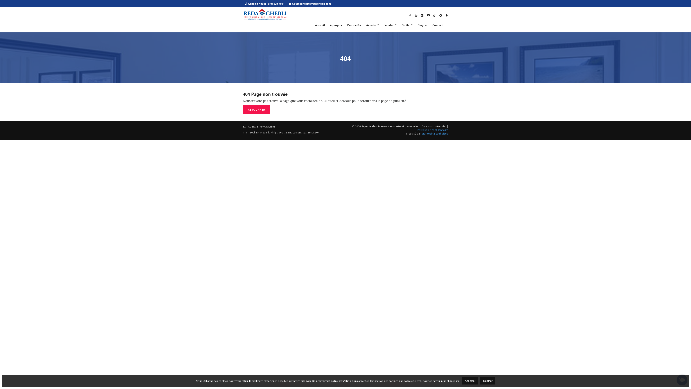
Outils (406, 25)
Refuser (488, 380)
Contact (437, 25)
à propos (336, 25)
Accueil (320, 25)
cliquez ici (453, 381)
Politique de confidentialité (432, 130)
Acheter (371, 25)
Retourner (256, 109)
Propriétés (354, 25)
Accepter (470, 380)
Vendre (389, 25)
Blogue (422, 25)
